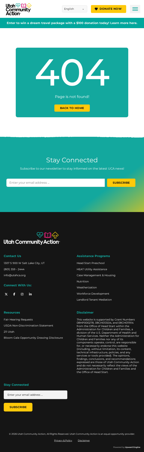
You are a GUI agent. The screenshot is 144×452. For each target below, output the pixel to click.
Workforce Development (93, 293)
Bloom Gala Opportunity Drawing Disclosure (33, 337)
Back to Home (72, 108)
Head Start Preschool (91, 263)
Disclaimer (85, 312)
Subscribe (121, 182)
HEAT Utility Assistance (92, 269)
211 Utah (9, 331)
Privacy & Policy (63, 440)
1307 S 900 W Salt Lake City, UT (24, 263)
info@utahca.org (15, 275)
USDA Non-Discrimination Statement (28, 325)
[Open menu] (135, 9)
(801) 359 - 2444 (14, 269)
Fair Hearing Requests (18, 319)
